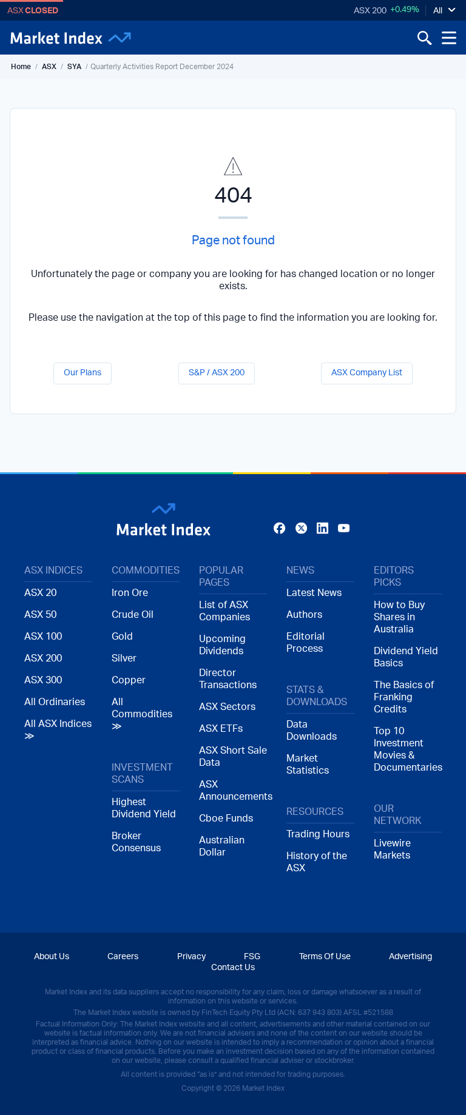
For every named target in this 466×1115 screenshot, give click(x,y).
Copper (129, 680)
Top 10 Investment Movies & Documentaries (408, 749)
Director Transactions (228, 679)
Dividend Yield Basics (406, 657)
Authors (304, 615)
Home (21, 66)
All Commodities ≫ (142, 714)
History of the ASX (316, 862)
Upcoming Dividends (222, 645)
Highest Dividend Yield (144, 808)
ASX (49, 66)
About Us (51, 957)
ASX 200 (370, 11)
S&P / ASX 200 (217, 373)
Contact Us (233, 967)
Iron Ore (130, 593)
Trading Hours (318, 834)
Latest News (314, 593)
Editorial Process (305, 643)
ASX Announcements (233, 791)
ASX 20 (40, 593)
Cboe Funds (226, 818)
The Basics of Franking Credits (404, 697)
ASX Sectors (227, 707)
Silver (124, 658)
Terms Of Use (325, 957)
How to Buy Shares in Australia (399, 617)
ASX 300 (43, 680)
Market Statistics (307, 764)
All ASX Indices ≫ (58, 730)
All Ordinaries (54, 702)
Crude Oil (133, 615)
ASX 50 (40, 615)
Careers (122, 957)
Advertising (410, 957)
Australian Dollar (222, 846)
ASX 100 (43, 636)
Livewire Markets (392, 849)
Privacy (191, 957)
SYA (74, 66)
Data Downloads (311, 731)
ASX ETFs (221, 729)
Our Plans (82, 373)
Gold (122, 636)
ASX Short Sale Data (233, 757)
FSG (252, 957)
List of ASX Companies (224, 611)
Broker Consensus (136, 842)
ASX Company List (366, 373)
